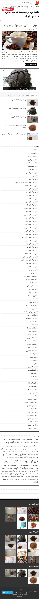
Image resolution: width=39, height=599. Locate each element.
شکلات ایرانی (31, 315)
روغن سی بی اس (30, 305)
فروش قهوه (19, 457)
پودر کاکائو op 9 (31, 192)
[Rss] (21, 589)
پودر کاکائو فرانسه (30, 244)
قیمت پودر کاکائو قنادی (19, 100)
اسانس (33, 153)
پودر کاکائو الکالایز (30, 205)
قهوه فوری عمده (34, 474)
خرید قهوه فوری (19, 442)
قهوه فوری (33, 373)
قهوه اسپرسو (32, 370)
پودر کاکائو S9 (31, 195)
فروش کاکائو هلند (26, 471)
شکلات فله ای (31, 344)
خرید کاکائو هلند (21, 446)
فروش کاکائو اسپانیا (11, 468)
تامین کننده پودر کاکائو (23, 439)
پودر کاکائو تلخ (31, 218)
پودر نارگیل (32, 273)
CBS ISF (33, 150)
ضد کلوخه (33, 357)
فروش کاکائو (22, 468)
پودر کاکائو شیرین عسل (28, 237)
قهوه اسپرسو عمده (6, 471)
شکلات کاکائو (31, 347)
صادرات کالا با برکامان (19, 596)
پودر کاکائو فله (31, 247)
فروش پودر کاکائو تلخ (16, 465)
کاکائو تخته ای (31, 406)
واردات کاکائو (21, 479)
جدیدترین (34, 95)
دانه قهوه (33, 283)
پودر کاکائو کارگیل (30, 253)
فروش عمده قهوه (28, 454)
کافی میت (32, 396)
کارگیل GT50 (32, 389)
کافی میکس (32, 29)
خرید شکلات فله (28, 442)
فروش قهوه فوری (11, 457)
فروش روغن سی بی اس (12, 449)
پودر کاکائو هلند (31, 266)
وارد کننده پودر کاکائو (12, 479)
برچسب (9, 95)
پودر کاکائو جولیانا (30, 224)
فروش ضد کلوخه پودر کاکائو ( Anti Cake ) (15, 126)
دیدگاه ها (17, 95)
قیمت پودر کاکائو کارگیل (28, 2)
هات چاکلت (32, 428)
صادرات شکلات (31, 449)
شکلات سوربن (31, 338)
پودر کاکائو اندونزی (30, 208)
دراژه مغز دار (32, 296)
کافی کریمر (32, 393)
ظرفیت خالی (32, 360)
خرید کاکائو (29, 446)
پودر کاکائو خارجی (30, 228)
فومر (34, 364)
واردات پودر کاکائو (29, 479)
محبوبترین (25, 95)
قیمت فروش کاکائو (23, 474)
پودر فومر (33, 176)
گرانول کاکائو (32, 425)
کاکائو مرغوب (31, 415)
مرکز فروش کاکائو (12, 476)
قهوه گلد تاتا (32, 383)
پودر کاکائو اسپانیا (30, 198)
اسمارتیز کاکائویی (30, 163)
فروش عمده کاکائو (31, 457)
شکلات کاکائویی (31, 351)
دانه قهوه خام (31, 286)
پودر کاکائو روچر (31, 234)
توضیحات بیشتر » (30, 64)
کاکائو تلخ (33, 409)
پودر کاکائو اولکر (31, 211)
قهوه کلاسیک (32, 376)
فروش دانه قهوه (22, 449)
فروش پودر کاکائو (26, 461)
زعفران (34, 308)
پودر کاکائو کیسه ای (29, 257)
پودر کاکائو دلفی (30, 231)
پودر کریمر (32, 270)
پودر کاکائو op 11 (30, 189)
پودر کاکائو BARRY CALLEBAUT (25, 182)
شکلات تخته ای (31, 328)
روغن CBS (32, 302)
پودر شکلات (32, 169)
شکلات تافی (32, 321)
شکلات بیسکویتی (30, 318)
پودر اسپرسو (32, 166)
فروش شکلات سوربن (27, 452)
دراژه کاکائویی (31, 292)
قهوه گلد (33, 380)
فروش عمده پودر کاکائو (13, 454)
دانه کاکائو (32, 289)
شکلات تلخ (32, 331)
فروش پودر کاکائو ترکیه (28, 465)
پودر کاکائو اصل (31, 202)
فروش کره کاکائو (16, 471)
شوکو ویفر (33, 354)
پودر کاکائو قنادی (30, 250)
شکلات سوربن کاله (30, 341)
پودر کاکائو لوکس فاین (28, 260)
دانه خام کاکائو (31, 279)
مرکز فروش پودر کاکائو (23, 476)
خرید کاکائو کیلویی (12, 446)
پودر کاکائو (32, 179)
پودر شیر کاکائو (31, 173)
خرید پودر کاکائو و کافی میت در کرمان (14, 134)
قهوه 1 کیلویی (31, 367)
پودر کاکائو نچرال (30, 263)
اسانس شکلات (31, 156)
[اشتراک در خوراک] (0, 20)
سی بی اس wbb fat (29, 312)
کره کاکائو (33, 422)
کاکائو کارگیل (32, 412)
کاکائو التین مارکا (30, 402)
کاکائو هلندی (32, 419)
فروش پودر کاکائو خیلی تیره (17, 108)
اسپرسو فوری (32, 160)
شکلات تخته (32, 325)
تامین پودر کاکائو (33, 439)
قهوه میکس (32, 386)
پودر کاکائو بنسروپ (30, 215)
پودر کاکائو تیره (31, 221)
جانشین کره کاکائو (30, 276)
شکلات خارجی (31, 334)
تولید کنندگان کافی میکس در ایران (20, 25)
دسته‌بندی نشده (31, 299)
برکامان (14, 594)
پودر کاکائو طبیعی (30, 241)
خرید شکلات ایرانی (12, 439)
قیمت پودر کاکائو (10, 473)
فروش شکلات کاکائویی (16, 452)
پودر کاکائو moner (30, 185)
